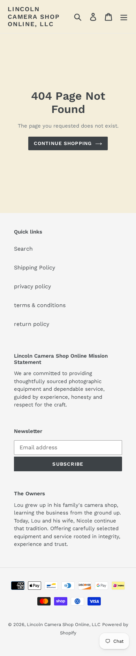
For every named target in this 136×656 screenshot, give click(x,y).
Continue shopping (63, 143)
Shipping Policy (34, 267)
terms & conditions (40, 305)
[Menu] (123, 16)
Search (23, 248)
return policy (31, 324)
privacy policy (32, 286)
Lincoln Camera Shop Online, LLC (34, 16)
